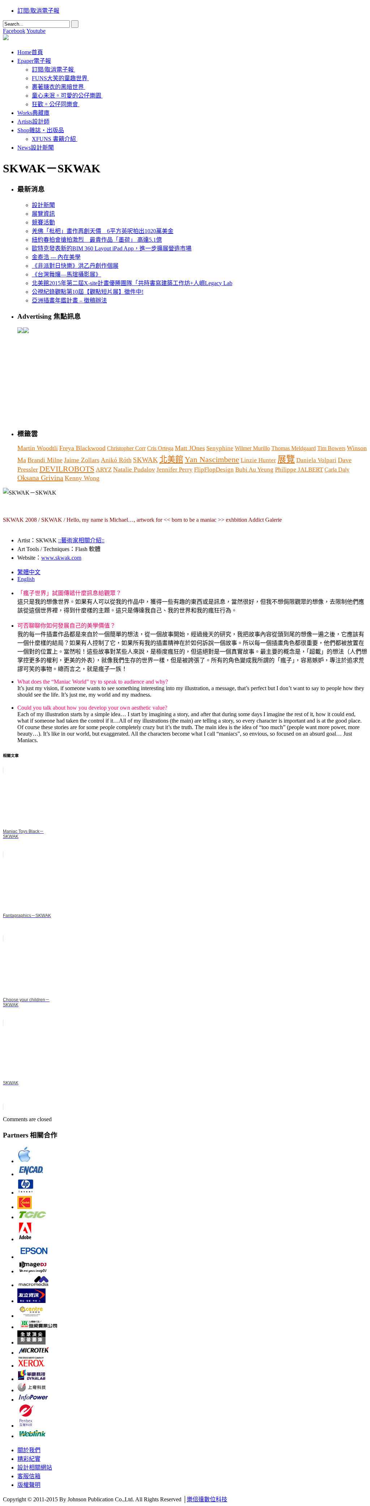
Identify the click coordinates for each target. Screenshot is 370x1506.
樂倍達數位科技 (207, 1499)
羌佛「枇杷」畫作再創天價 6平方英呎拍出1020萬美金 (102, 231)
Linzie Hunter (258, 460)
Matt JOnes (190, 448)
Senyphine (219, 448)
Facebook (14, 31)
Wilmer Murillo (252, 448)
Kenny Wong (82, 478)
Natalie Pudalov (134, 469)
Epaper (34, 61)
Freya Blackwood (82, 448)
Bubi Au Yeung (254, 469)
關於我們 (28, 1450)
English (26, 579)
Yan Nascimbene (212, 459)
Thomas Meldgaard (293, 448)
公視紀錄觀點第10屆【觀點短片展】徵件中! (87, 292)
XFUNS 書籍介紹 (54, 139)
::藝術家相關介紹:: (81, 540)
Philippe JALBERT (299, 469)
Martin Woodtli (37, 448)
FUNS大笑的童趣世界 (59, 78)
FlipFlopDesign (214, 469)
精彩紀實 (28, 1459)
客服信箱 (28, 1476)
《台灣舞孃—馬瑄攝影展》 (66, 274)
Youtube (36, 31)
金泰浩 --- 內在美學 (56, 257)
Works (33, 113)
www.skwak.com (61, 558)
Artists (33, 122)
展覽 (286, 459)
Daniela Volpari (316, 460)
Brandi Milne (45, 460)
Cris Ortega (160, 448)
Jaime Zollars (81, 460)
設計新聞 (43, 205)
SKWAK (145, 460)
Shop (40, 130)
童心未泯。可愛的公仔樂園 (66, 95)
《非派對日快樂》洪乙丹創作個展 (75, 266)
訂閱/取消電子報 (38, 11)
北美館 (171, 459)
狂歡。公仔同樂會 (55, 104)
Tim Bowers (331, 448)
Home (30, 52)
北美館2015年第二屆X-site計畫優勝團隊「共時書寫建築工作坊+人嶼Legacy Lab (132, 283)
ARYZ (104, 469)
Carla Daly (336, 469)
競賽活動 (43, 222)
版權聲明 (28, 1485)
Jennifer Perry (174, 469)
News (35, 148)
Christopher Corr (126, 448)
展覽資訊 (43, 214)
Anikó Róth (116, 460)
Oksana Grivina (40, 478)
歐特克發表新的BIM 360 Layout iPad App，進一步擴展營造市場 (112, 248)
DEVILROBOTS (66, 469)
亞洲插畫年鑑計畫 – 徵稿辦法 (69, 300)
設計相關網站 (34, 1467)
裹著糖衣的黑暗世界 (58, 87)
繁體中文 (28, 572)
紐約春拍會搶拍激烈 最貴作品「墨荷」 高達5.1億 (97, 240)
